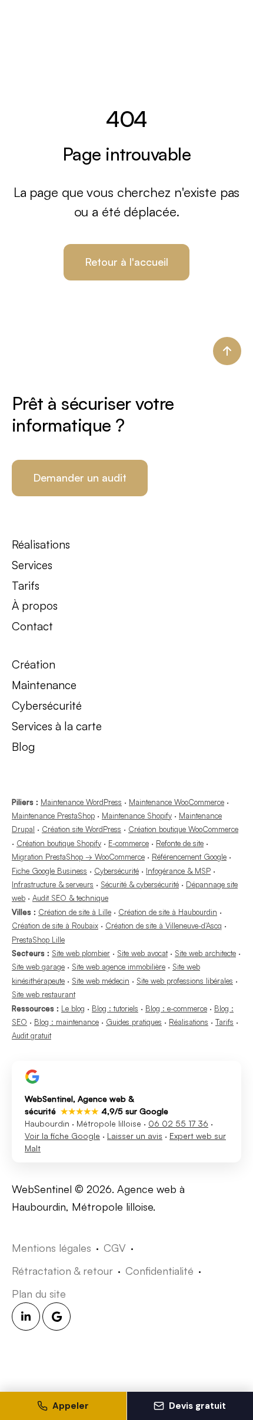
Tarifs (25, 586)
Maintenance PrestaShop (53, 815)
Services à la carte (57, 726)
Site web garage (38, 966)
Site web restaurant (43, 994)
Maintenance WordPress (81, 802)
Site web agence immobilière (118, 966)
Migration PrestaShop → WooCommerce (78, 856)
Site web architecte (205, 953)
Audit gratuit (31, 1035)
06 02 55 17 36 (178, 1123)
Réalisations (41, 544)
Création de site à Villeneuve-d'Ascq (163, 925)
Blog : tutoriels (115, 1008)
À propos (35, 606)
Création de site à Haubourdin (167, 912)
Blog (23, 747)
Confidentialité (159, 1270)
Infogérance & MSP (178, 871)
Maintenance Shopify (137, 815)
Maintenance (44, 685)
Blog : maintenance (66, 1022)
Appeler (70, 1406)
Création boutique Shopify (58, 843)
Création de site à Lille (74, 912)
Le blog (73, 1008)
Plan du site (39, 1293)
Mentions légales (51, 1247)
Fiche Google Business (49, 871)
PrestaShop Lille (38, 939)
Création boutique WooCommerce (183, 829)
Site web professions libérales (185, 980)
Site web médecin (100, 980)
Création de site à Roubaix (55, 925)
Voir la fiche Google (62, 1136)
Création (33, 664)
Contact (32, 626)
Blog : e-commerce (176, 1008)
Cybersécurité (47, 706)
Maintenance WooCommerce (176, 802)
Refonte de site (180, 843)
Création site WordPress (81, 829)
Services (32, 565)
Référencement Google (189, 856)
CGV (115, 1247)
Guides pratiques (134, 1022)
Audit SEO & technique (70, 898)
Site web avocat (142, 953)
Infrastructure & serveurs (53, 884)
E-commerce (128, 843)
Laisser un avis (134, 1136)
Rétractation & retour (62, 1270)
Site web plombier (81, 953)
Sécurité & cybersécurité (140, 884)
